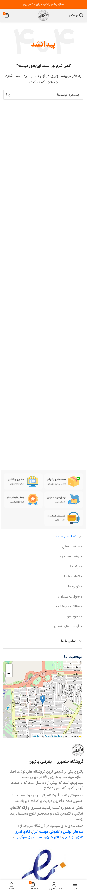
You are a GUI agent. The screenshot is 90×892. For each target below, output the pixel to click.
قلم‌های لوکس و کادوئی (66, 832)
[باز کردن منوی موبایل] (64, 15)
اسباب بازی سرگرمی (29, 837)
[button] (42, 699)
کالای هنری (53, 837)
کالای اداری (22, 832)
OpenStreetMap (54, 736)
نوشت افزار (40, 832)
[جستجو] (8, 95)
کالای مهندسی (73, 837)
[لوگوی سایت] (43, 15)
